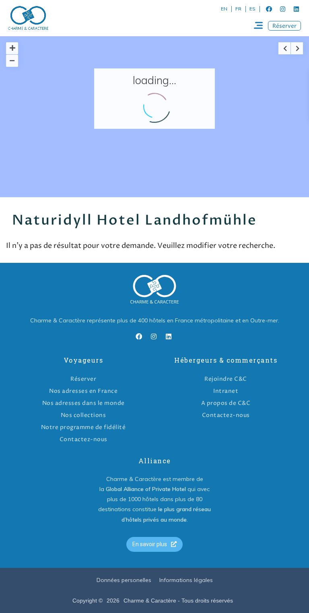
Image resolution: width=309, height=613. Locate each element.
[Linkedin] (296, 9)
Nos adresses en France (83, 391)
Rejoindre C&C (225, 379)
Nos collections (83, 415)
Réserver (83, 379)
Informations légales (186, 580)
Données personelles (124, 580)
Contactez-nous (83, 439)
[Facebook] (269, 9)
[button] (284, 26)
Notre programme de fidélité (83, 427)
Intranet (225, 391)
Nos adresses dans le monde (83, 403)
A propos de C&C (226, 403)
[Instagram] (282, 9)
